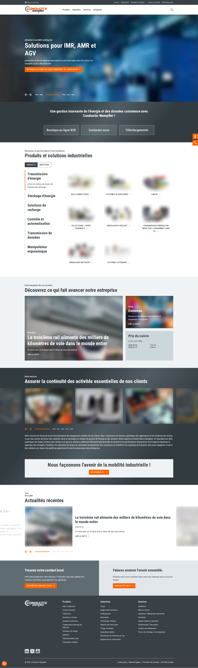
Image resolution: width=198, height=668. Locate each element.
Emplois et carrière (154, 2)
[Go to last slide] (26, 429)
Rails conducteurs (69, 606)
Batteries (66, 635)
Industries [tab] (44, 165)
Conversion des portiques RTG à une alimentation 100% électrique (58, 47)
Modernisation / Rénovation (148, 625)
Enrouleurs (79, 262)
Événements (125, 2)
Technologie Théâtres (108, 621)
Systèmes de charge (70, 631)
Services (87, 9)
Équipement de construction (110, 639)
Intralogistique (105, 614)
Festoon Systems (69, 610)
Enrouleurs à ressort (70, 617)
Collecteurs (67, 614)
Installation (142, 606)
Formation (142, 617)
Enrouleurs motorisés (70, 621)
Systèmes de (117, 194)
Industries (76, 9)
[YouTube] (38, 651)
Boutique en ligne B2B (61, 130)
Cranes (102, 606)
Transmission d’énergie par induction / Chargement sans (156, 228)
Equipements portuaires (109, 610)
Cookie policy (122, 662)
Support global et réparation (148, 621)
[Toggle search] (172, 10)
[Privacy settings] (4, 663)
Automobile (104, 617)
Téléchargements (167, 2)
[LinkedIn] (27, 651)
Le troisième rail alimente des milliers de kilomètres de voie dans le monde (68, 340)
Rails (80, 194)
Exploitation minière (107, 632)
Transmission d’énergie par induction (72, 626)
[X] (32, 651)
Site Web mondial (167, 662)
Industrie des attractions (109, 625)
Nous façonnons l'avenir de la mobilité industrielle (99, 465)
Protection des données (150, 662)
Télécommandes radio (71, 638)
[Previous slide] (26, 94)
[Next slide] (30, 94)
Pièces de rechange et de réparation (151, 632)
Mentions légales (135, 662)
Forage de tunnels (106, 628)
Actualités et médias (137, 2)
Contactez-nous (99, 130)
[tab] (36, 94)
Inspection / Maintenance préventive (151, 614)
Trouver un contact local (39, 586)
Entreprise (97, 9)
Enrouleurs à (117, 226)
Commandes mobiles (70, 642)
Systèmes (117, 262)
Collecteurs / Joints (81, 227)
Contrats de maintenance (147, 628)
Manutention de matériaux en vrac (112, 636)
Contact (116, 2)
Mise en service (144, 610)
